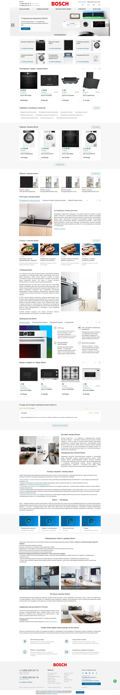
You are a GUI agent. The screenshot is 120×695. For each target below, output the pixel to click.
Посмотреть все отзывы (60, 425)
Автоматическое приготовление (63, 343)
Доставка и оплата (52, 673)
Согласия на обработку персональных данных (60, 692)
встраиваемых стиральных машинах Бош (32, 479)
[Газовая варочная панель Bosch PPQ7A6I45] (49, 80)
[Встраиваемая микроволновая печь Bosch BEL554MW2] (91, 374)
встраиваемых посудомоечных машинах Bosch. (38, 484)
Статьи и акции (82, 1)
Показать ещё (60, 164)
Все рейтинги (96, 173)
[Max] (86, 673)
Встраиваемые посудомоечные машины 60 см (71, 115)
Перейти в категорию (59, 228)
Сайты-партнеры (68, 679)
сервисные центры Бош (51, 621)
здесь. (27, 557)
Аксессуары (97, 9)
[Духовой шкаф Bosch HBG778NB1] (29, 80)
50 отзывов (31, 408)
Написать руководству (91, 683)
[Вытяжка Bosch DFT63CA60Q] (70, 80)
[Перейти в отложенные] (82, 4)
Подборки (97, 108)
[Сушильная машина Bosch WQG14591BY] (49, 138)
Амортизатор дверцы (88, 343)
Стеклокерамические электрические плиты (66, 117)
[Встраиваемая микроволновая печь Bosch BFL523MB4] (29, 374)
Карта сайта (84, 687)
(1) (57, 92)
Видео (65, 676)
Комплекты (82, 9)
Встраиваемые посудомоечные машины (48, 112)
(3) (78, 92)
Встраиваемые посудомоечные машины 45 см (47, 115)
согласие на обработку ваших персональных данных (46, 691)
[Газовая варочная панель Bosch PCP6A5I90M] (70, 374)
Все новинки (96, 127)
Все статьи (96, 240)
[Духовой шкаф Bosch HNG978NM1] (70, 138)
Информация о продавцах (51, 693)
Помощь (66, 678)
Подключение (51, 674)
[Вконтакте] (83, 673)
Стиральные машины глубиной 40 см (29, 117)
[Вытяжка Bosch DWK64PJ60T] (91, 80)
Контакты (66, 681)
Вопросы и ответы (68, 673)
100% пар (61, 328)
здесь (43, 615)
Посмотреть (25, 28)
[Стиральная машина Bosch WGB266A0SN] (29, 138)
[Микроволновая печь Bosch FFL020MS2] (49, 374)
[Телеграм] (96, 673)
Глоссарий (66, 674)
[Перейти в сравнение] (88, 4)
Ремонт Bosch (51, 678)
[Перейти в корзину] (93, 4)
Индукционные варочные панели (28, 112)
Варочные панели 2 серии (26, 115)
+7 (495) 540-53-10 (25, 3)
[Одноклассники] (93, 673)
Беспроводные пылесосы (81, 112)
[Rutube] (89, 673)
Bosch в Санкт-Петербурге (54, 683)
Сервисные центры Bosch (54, 676)
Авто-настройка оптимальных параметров (91, 328)
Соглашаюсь (80, 692)
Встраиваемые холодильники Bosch (29, 486)
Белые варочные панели (66, 112)
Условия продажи (68, 687)
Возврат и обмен (52, 679)
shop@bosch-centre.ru (89, 677)
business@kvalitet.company (90, 680)
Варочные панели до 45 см (47, 117)
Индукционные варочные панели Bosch (29, 494)
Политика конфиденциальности (54, 687)
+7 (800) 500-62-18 (25, 5)
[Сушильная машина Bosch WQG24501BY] (91, 138)
